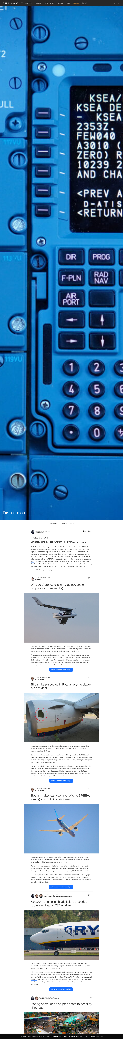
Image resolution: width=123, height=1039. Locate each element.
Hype (51, 570)
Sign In (68, 3)
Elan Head (38, 579)
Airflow (60, 3)
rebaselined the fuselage (61, 559)
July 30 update (86, 880)
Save (85, 531)
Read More (99, 1036)
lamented (42, 564)
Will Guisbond (67, 896)
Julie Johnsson (39, 679)
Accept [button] (93, 1036)
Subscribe (76, 3)
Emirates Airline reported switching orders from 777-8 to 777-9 (58, 542)
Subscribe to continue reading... (61, 670)
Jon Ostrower (39, 532)
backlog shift (76, 547)
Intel (46, 3)
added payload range (71, 566)
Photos (52, 3)
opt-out (80, 1036)
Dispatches (38, 3)
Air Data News (38, 538)
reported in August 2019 (45, 552)
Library (28, 3)
